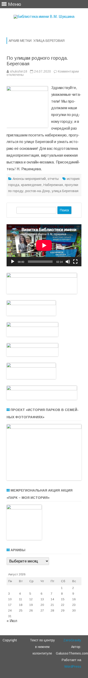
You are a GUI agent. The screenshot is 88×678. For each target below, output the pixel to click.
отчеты (53, 179)
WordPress (72, 666)
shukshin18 (18, 71)
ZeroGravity (72, 640)
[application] (44, 245)
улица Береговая (65, 191)
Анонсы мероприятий (29, 179)
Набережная (53, 185)
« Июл (12, 621)
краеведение (31, 185)
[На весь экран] (75, 261)
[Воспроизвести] (12, 261)
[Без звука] (67, 261)
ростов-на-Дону (37, 191)
